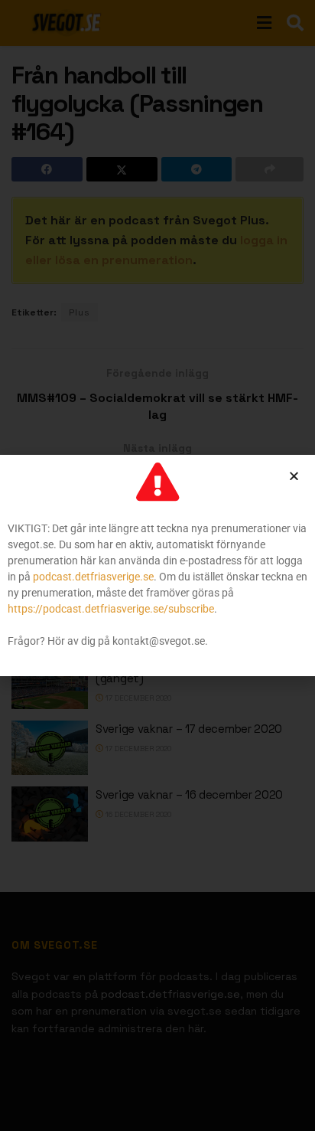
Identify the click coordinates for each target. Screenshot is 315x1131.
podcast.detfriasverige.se (93, 576)
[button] (294, 476)
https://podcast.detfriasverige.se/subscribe (111, 609)
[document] (157, 565)
